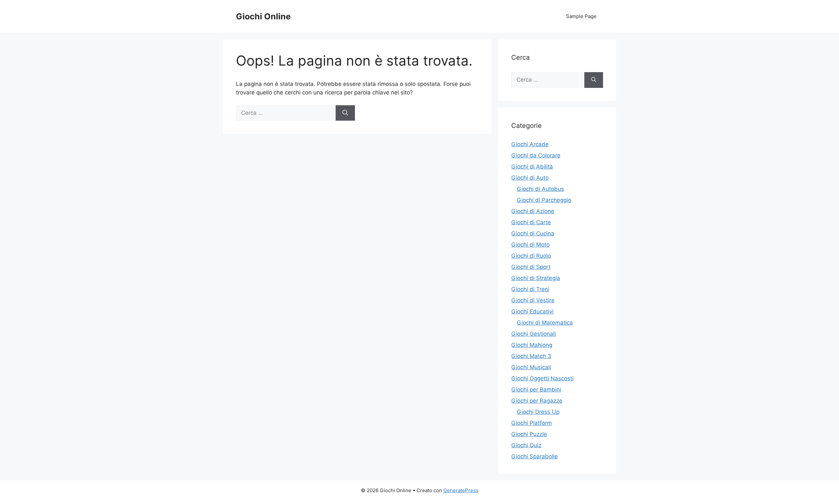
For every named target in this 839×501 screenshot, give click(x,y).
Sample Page (581, 16)
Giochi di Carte (531, 222)
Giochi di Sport (531, 267)
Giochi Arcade (530, 144)
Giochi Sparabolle (534, 456)
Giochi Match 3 (531, 356)
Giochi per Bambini (536, 389)
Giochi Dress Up (538, 412)
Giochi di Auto (530, 177)
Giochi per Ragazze (536, 400)
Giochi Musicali (531, 367)
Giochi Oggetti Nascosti (542, 378)
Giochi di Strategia (535, 278)
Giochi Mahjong (531, 345)
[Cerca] (345, 113)
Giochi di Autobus (540, 189)
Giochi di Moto (530, 244)
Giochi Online (263, 16)
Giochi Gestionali (533, 334)
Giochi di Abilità (532, 166)
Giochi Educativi (532, 311)
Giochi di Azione (532, 211)
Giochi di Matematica (545, 322)
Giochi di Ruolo (531, 255)
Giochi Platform (531, 423)
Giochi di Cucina (532, 233)
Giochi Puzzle (529, 434)
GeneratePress (460, 490)
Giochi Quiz (526, 445)
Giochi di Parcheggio (544, 200)
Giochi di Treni (530, 289)
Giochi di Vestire (533, 300)
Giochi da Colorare (535, 155)
